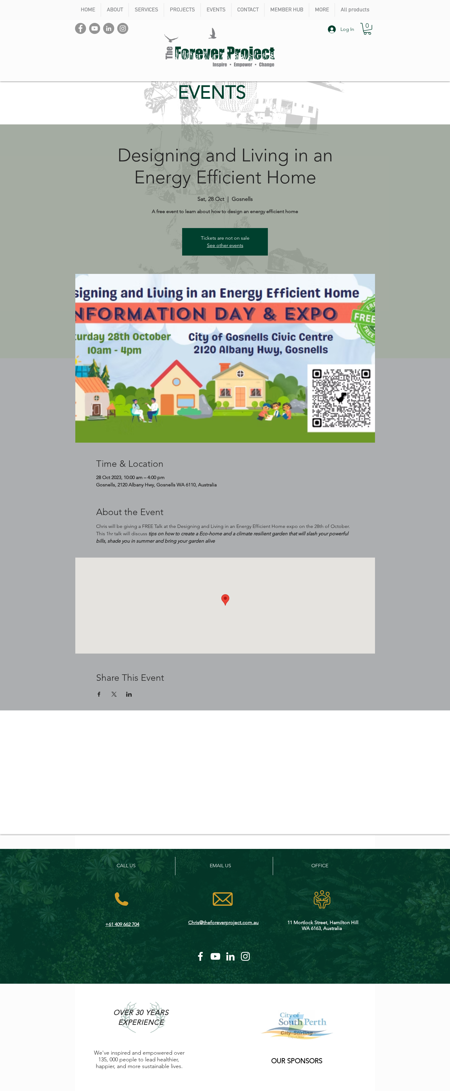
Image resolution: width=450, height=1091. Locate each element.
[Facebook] (80, 28)
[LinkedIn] (108, 28)
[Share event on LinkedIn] (129, 694)
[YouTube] (94, 28)
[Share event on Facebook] (99, 694)
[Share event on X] (114, 694)
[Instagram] (122, 28)
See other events (225, 245)
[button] (115, 10)
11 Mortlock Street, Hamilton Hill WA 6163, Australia (322, 925)
